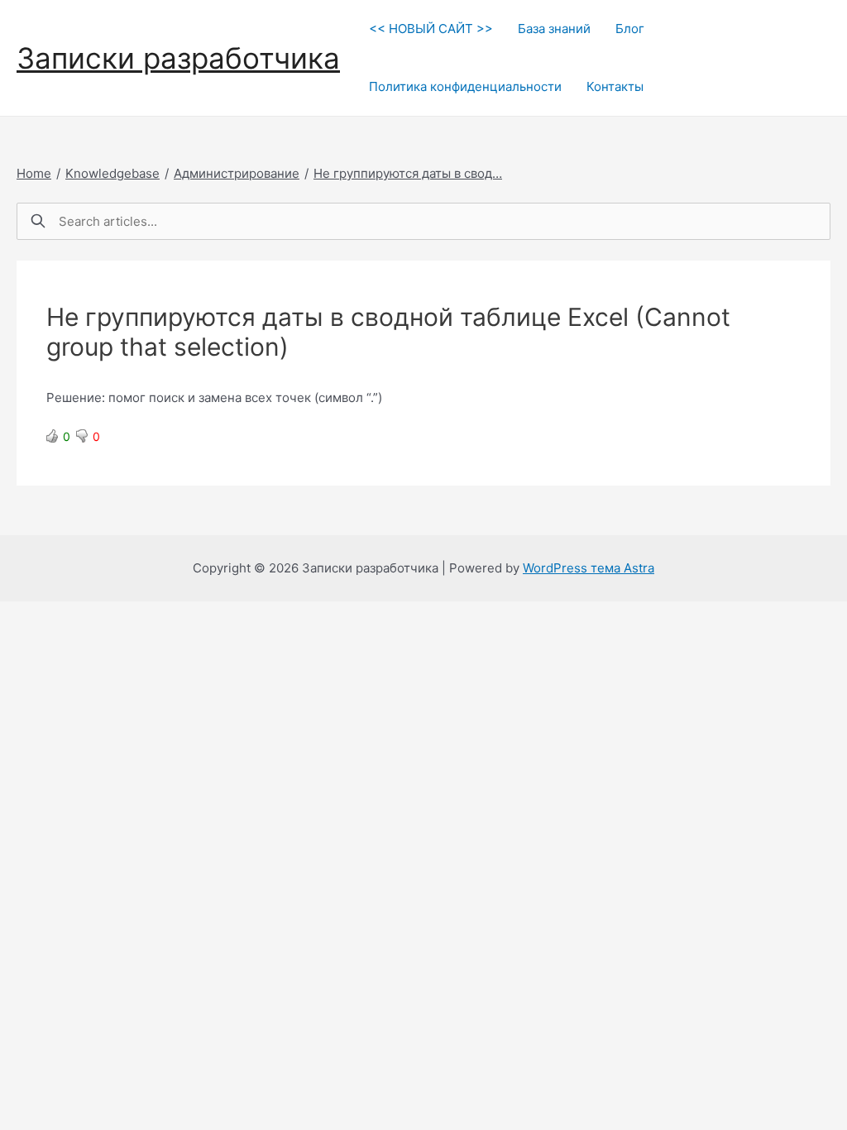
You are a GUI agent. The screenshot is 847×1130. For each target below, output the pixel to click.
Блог (629, 28)
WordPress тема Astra (588, 568)
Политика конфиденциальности (465, 86)
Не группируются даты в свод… (407, 173)
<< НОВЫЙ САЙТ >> (431, 28)
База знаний (554, 28)
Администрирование (236, 173)
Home (34, 173)
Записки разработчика (178, 58)
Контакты (615, 86)
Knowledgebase (112, 173)
